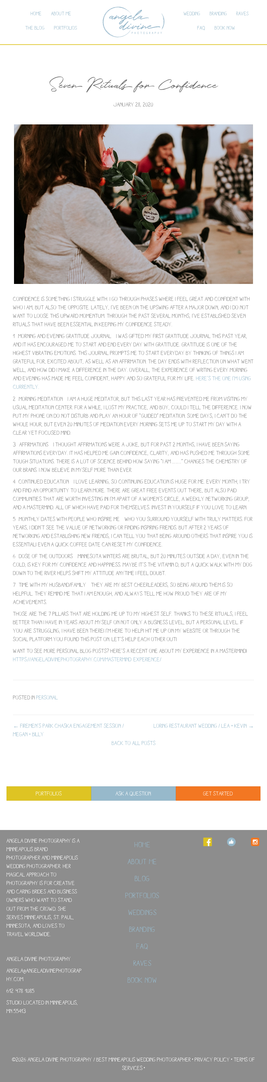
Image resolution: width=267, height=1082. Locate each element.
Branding (218, 13)
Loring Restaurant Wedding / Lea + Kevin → (204, 726)
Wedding (192, 13)
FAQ (201, 28)
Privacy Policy (212, 1059)
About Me (61, 13)
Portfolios (65, 28)
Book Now (225, 28)
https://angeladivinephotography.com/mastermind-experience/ (87, 659)
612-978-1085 (21, 991)
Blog (142, 878)
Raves (242, 13)
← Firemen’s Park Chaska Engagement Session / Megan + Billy (68, 730)
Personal (47, 697)
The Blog (35, 28)
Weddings (142, 912)
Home (36, 13)
